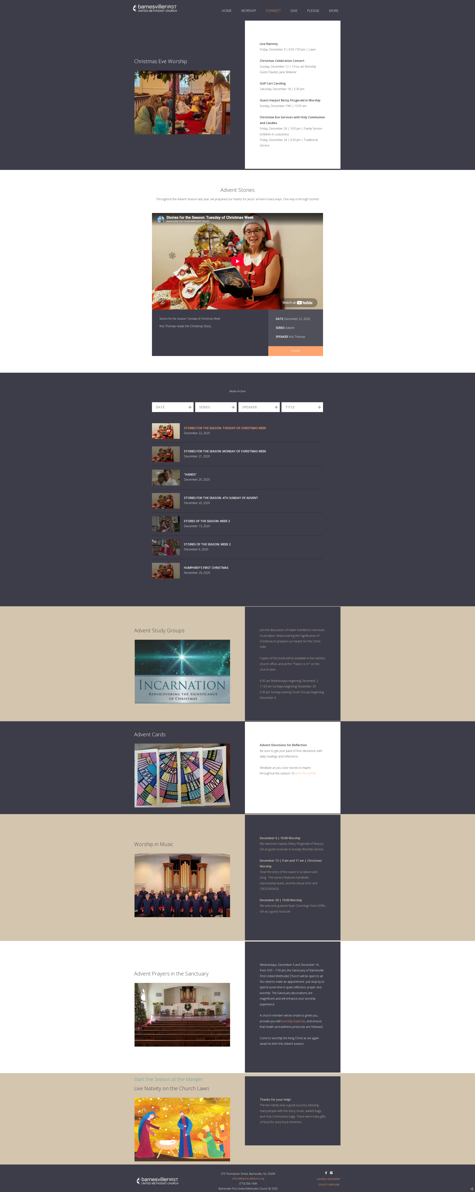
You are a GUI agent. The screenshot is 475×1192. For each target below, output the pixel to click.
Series (280, 328)
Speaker (282, 337)
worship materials (293, 1021)
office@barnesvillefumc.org (248, 1178)
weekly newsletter (328, 1179)
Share (295, 351)
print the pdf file (306, 773)
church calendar (329, 1184)
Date (279, 319)
